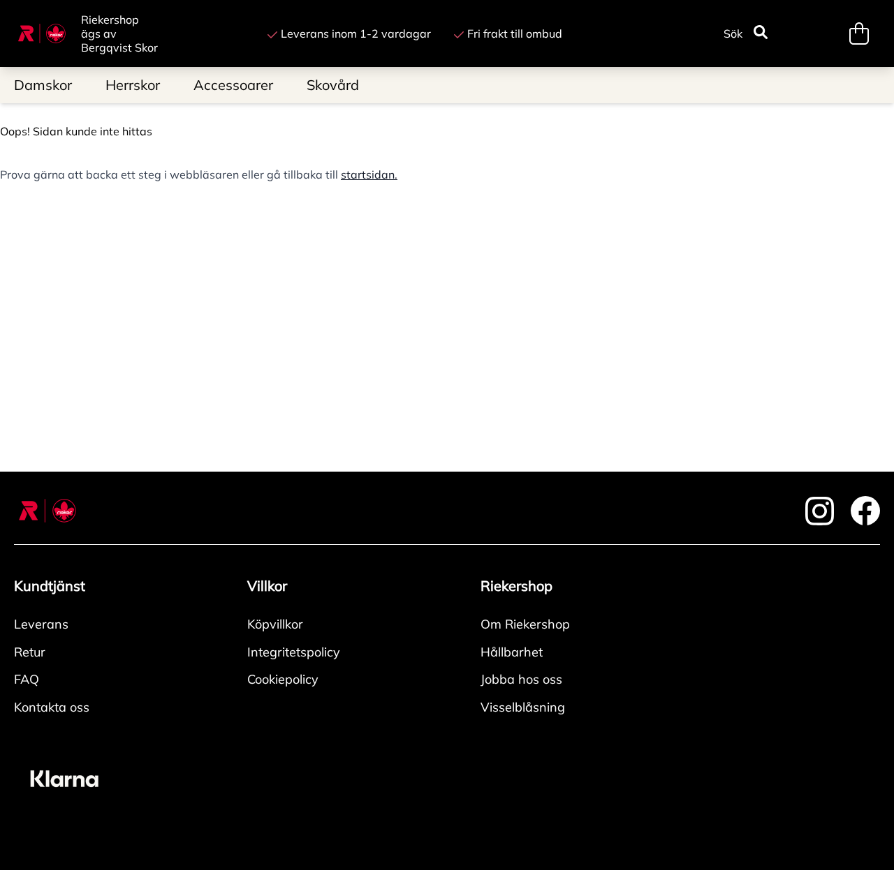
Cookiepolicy (282, 679)
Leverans (41, 624)
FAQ (26, 679)
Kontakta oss (51, 707)
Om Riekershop (525, 624)
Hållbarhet (512, 652)
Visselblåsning (523, 707)
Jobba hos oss (521, 679)
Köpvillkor (275, 624)
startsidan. (369, 174)
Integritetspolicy (293, 652)
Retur (29, 652)
